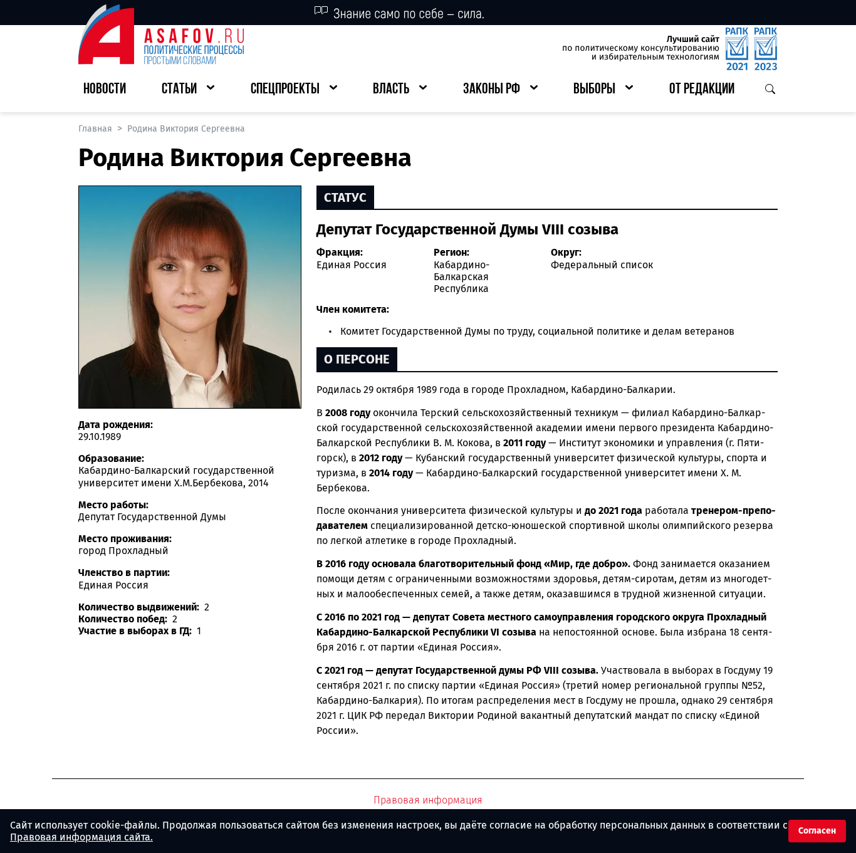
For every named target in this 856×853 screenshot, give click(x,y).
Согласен (817, 830)
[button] (188, 90)
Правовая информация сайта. (81, 837)
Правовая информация (428, 800)
